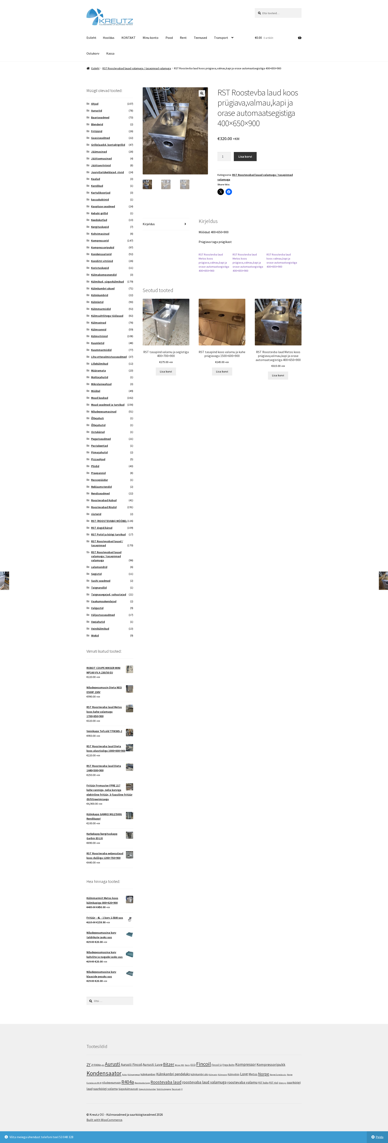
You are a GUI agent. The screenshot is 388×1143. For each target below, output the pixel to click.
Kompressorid (100, 240)
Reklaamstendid (101, 487)
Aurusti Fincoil (131, 1064)
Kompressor (245, 1064)
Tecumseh (176, 1089)
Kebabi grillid (99, 213)
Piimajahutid (99, 452)
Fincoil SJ (217, 1065)
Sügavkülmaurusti (128, 1089)
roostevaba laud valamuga (204, 1082)
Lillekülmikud (99, 363)
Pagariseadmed (101, 439)
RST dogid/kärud (101, 528)
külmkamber (148, 1074)
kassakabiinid (100, 199)
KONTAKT (128, 38)
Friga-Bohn (228, 1065)
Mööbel (95, 391)
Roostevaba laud (166, 1082)
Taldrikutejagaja (164, 1089)
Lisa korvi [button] (166, 371)
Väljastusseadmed (103, 615)
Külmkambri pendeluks (173, 1074)
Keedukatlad (99, 220)
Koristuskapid (100, 268)
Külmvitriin (233, 1074)
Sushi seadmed (100, 581)
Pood (169, 38)
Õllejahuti (97, 418)
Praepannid (98, 473)
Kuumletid (97, 343)
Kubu (124, 1074)
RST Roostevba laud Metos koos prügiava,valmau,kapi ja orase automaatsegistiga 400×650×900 (214, 262)
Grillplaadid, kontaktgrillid (108, 145)
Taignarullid (99, 587)
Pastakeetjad (99, 445)
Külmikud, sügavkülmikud (107, 281)
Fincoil (203, 1064)
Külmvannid (98, 329)
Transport (221, 38)
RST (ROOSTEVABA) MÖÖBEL (109, 521)
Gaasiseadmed (100, 138)
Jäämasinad (99, 151)
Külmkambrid (99, 295)
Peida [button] (379, 1137)
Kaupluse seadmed (103, 206)
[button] (202, 93)
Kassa (110, 53)
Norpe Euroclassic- (278, 1074)
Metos (253, 1074)
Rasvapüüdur (99, 480)
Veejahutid (98, 622)
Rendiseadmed (100, 493)
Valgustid (97, 608)
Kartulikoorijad (100, 192)
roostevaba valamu (242, 1082)
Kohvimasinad (100, 233)
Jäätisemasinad (101, 158)
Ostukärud (98, 432)
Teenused (200, 38)
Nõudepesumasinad (103, 411)
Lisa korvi (245, 156)
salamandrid (99, 567)
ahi (102, 1065)
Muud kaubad (99, 398)
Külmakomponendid (104, 275)
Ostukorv (92, 53)
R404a (127, 1082)
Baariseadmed (100, 117)
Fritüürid (96, 131)
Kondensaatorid (101, 254)
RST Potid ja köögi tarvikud (108, 534)
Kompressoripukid (102, 247)
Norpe (263, 1074)
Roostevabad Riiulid (104, 507)
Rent (183, 38)
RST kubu (263, 1082)
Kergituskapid (100, 227)
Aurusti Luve (152, 1064)
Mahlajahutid (99, 377)
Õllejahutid (98, 425)
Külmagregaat (134, 1074)
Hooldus (108, 38)
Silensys (282, 1083)
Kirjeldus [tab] (149, 224)
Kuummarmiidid (101, 350)
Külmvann (222, 1074)
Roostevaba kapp (142, 1083)
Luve (244, 1073)
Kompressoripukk (270, 1064)
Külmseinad (98, 322)
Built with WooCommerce (104, 1120)
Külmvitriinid (99, 336)
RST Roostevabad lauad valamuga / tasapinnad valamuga (136, 68)
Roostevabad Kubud (104, 500)
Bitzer (168, 1064)
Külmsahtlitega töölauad (107, 316)
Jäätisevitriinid (101, 165)
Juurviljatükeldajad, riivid (107, 172)
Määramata (98, 370)
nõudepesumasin (111, 1082)
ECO (193, 1065)
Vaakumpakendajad (103, 601)
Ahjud (94, 104)
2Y (88, 1064)
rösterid (96, 514)
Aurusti (112, 1064)
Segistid (96, 574)
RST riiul (273, 1082)
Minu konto (150, 38)
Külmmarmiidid (101, 309)
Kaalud (95, 179)
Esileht (91, 38)
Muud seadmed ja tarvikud (107, 404)
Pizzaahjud (98, 459)
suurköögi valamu (105, 1089)
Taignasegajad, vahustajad (108, 594)
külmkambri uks (199, 1074)
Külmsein (213, 1074)
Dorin (187, 1065)
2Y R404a (96, 1065)
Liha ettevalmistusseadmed (109, 357)
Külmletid (97, 302)
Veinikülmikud (100, 628)
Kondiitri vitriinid (102, 261)
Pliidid (95, 466)
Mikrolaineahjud (101, 384)
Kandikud (97, 186)
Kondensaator (103, 1073)
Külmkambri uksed (103, 288)
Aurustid (96, 110)
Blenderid (97, 124)
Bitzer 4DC (179, 1065)
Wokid (95, 635)
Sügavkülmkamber (147, 1089)
